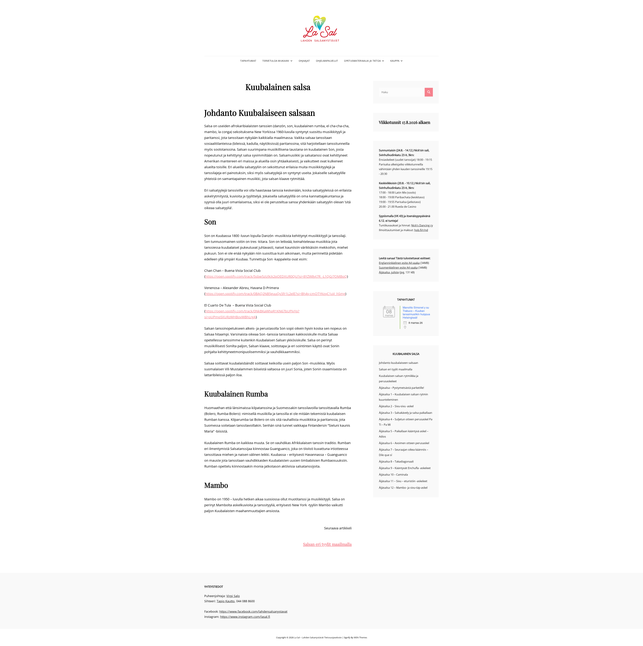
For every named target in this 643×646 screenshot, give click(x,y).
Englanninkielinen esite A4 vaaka (399, 263)
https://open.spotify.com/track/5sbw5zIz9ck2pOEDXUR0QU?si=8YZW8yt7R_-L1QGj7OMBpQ (276, 276)
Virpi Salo (233, 596)
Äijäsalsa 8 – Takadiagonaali (396, 461)
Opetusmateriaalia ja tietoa (362, 60)
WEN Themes (360, 637)
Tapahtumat (248, 60)
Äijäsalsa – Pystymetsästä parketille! (401, 388)
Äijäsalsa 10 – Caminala (393, 474)
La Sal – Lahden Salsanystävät (309, 637)
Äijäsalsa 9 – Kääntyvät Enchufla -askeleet (405, 468)
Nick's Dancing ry (422, 225)
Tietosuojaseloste (333, 637)
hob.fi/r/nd (421, 230)
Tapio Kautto (226, 601)
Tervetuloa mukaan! (275, 60)
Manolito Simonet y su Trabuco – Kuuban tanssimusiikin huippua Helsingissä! (416, 312)
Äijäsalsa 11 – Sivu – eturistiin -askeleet (403, 481)
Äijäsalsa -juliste (389, 272)
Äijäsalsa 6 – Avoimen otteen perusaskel (404, 443)
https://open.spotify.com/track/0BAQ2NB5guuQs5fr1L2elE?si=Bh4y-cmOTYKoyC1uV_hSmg (275, 293)
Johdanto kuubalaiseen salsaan (398, 363)
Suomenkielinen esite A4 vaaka (398, 267)
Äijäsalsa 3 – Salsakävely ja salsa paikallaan (405, 413)
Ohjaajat (304, 60)
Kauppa (395, 60)
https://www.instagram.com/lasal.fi (245, 617)
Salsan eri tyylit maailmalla (327, 544)
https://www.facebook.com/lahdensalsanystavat (253, 611)
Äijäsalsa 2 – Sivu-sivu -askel (396, 406)
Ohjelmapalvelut (327, 60)
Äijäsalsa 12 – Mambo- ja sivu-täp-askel (403, 487)
